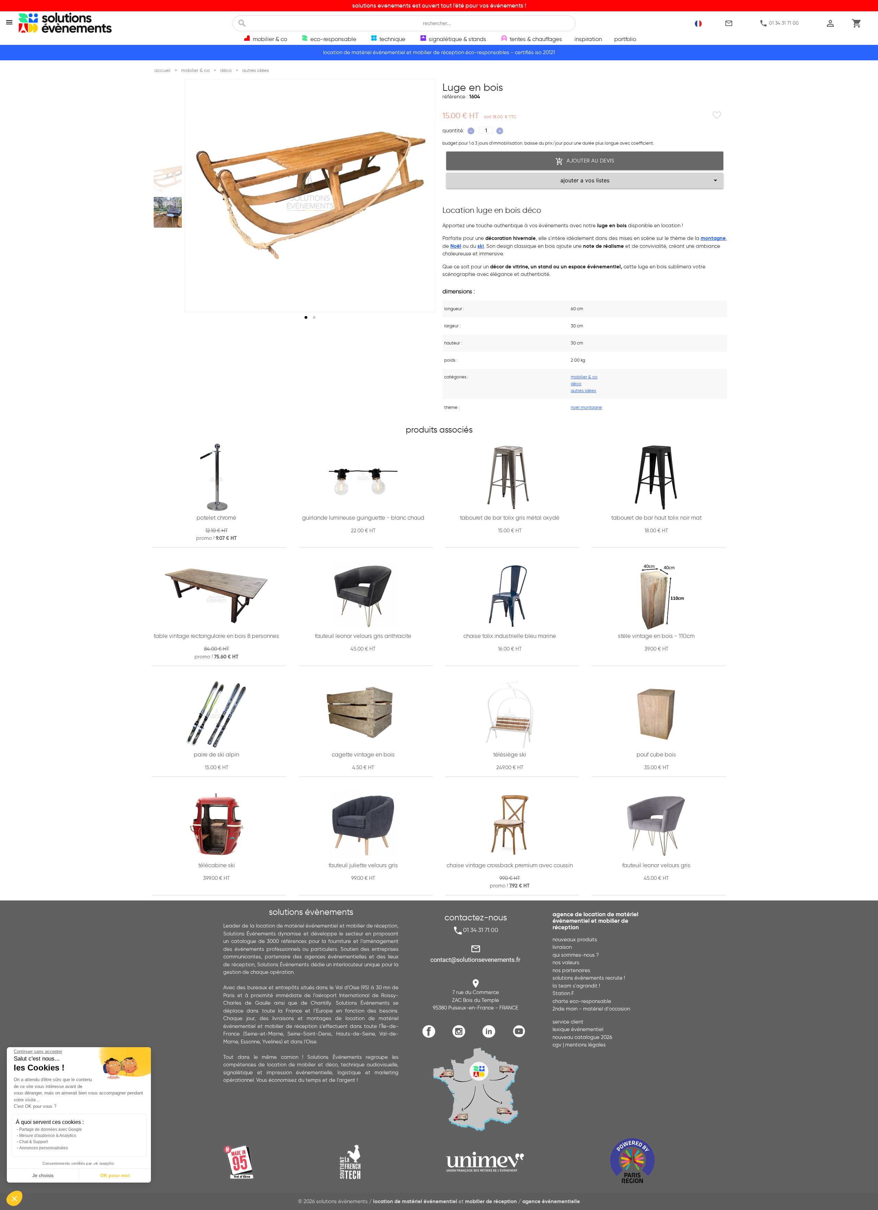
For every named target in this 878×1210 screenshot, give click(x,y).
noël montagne (586, 407)
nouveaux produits (575, 939)
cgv (557, 1045)
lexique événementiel (578, 1029)
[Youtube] (520, 1036)
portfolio (625, 39)
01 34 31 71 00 (779, 23)
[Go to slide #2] (169, 212)
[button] (14, 1198)
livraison (562, 947)
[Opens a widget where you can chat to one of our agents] (852, 1198)
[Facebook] (430, 1036)
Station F (563, 993)
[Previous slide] (196, 195)
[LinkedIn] (490, 1036)
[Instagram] (460, 1036)
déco (576, 383)
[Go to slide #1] (169, 179)
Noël (455, 246)
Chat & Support (33, 1141)
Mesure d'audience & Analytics (47, 1135)
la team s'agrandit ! (576, 986)
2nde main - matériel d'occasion (591, 1009)
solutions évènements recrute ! (589, 978)
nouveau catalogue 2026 (582, 1037)
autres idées (583, 390)
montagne (713, 238)
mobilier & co (584, 376)
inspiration (588, 39)
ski (480, 246)
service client (568, 1022)
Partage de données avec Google (50, 1129)
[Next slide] (424, 195)
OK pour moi (115, 1175)
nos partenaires (571, 970)
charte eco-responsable (582, 1001)
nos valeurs (566, 962)
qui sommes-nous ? (576, 955)
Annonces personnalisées (43, 1148)
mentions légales (585, 1045)
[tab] (306, 317)
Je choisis (43, 1175)
